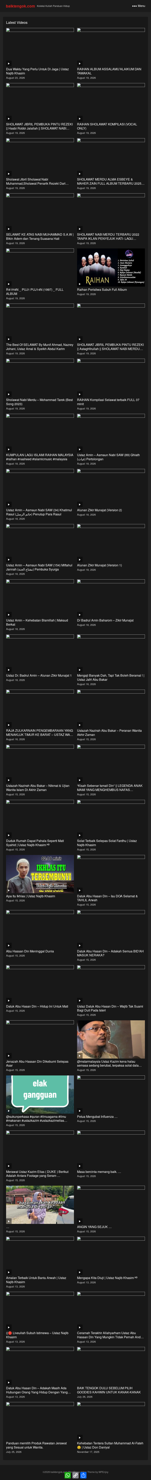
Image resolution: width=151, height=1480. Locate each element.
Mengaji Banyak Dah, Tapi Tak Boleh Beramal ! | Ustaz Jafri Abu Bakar (110, 677)
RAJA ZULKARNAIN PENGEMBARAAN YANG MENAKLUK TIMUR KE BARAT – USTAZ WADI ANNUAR (39, 734)
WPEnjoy (103, 1472)
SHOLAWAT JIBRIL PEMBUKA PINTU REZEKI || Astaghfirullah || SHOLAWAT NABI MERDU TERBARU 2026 (110, 348)
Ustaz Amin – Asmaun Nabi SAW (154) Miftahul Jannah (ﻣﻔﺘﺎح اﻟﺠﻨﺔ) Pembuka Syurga (39, 567)
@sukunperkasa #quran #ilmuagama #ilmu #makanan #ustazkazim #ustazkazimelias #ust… (36, 1120)
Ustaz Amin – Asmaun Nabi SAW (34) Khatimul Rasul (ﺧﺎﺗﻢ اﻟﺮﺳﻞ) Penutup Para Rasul (39, 512)
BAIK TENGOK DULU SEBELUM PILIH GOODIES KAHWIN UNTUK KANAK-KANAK (109, 1390)
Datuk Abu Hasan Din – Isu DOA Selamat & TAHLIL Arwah (107, 898)
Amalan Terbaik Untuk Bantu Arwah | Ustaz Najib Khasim (36, 1279)
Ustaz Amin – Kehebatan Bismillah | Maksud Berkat (37, 622)
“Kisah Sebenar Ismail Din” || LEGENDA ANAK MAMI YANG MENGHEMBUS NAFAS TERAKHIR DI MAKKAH (110, 789)
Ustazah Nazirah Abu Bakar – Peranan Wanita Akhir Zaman (109, 732)
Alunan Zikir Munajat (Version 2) (99, 510)
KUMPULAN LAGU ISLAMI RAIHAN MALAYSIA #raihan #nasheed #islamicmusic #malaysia (39, 457)
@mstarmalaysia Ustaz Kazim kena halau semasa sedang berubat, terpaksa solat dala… (109, 1063)
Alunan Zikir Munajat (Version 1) (99, 565)
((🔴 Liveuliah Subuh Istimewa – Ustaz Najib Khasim (37, 1335)
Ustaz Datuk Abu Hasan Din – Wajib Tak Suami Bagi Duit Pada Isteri (110, 1008)
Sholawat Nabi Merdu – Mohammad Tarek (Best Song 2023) (39, 401)
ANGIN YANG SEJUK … (94, 1226)
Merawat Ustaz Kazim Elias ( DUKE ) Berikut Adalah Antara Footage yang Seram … (37, 1173)
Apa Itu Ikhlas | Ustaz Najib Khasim (30, 896)
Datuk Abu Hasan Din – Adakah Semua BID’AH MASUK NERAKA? (110, 953)
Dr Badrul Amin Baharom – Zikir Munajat (105, 620)
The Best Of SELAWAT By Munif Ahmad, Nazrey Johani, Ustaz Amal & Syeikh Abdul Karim (39, 346)
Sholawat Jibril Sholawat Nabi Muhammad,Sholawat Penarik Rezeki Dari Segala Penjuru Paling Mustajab (35, 183)
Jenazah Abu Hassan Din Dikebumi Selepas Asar (37, 1063)
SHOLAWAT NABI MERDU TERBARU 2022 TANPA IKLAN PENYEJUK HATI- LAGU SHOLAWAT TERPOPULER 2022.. (108, 238)
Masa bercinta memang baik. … (99, 1171)
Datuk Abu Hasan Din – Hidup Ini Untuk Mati (37, 1006)
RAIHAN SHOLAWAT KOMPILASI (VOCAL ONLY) (107, 126)
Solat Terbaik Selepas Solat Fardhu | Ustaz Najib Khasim (107, 842)
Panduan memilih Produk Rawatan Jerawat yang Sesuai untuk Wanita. (36, 1445)
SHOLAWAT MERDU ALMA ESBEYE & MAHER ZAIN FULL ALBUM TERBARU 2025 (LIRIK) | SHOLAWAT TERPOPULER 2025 (109, 183)
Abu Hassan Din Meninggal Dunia (30, 951)
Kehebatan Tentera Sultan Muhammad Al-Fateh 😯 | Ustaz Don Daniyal (110, 1445)
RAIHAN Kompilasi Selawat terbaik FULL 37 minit (108, 401)
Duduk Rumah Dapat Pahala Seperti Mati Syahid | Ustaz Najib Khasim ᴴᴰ (35, 842)
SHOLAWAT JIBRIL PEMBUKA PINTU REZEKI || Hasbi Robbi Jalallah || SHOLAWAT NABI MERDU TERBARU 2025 (39, 128)
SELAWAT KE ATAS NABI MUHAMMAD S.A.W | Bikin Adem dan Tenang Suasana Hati (40, 236)
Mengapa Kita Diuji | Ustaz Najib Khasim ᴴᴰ (107, 1277)
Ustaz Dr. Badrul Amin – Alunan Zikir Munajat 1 (39, 675)
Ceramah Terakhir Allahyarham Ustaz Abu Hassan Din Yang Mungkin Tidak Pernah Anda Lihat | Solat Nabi (109, 1337)
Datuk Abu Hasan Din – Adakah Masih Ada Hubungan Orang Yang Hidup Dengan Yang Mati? (37, 1392)
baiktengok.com (20, 6)
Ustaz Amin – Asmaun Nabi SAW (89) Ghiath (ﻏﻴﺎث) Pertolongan (108, 457)
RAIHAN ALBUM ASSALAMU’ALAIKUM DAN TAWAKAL (109, 71)
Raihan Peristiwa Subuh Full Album (102, 289)
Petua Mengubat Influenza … (97, 1116)
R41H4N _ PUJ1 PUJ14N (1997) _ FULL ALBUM (35, 291)
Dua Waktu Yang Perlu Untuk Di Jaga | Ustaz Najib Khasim (37, 71)
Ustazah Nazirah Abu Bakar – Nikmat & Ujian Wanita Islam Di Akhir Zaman (37, 787)
